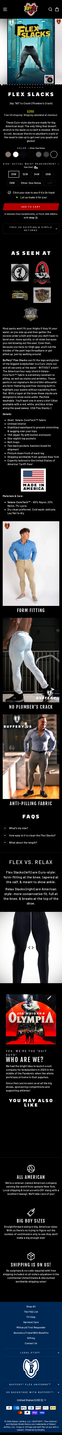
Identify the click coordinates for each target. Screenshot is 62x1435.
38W (12, 182)
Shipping (28, 115)
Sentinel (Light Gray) (38, 154)
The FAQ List (31, 1311)
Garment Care (31, 1322)
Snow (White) (16, 154)
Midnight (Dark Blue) (23, 154)
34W (36, 174)
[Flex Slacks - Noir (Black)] (17, 1143)
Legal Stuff (30, 1352)
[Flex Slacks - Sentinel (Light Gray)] (21, 1143)
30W (14, 174)
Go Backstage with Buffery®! (30, 1392)
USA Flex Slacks (39, 407)
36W (48, 174)
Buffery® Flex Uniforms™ (30, 1384)
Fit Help (31, 1316)
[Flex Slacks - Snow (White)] (10, 1143)
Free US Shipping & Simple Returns (31, 228)
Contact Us (31, 1343)
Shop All (31, 1306)
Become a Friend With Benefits (31, 1332)
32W (25, 174)
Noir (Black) (31, 154)
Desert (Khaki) (8, 154)
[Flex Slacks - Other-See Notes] (15, 1146)
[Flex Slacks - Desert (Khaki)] (6, 1143)
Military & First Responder (31, 1327)
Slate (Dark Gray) (46, 154)
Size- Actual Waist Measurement (31, 165)
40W (50, 182)
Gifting (31, 1338)
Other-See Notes (54, 154)
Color (31, 148)
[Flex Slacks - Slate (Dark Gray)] (11, 1146)
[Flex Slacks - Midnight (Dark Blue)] (13, 1143)
